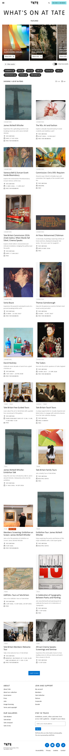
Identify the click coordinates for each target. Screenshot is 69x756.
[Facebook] (47, 745)
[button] (48, 3)
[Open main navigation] (16, 3)
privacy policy (58, 733)
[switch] (55, 64)
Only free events (63, 64)
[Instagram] (58, 745)
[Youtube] (52, 745)
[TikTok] (63, 745)
